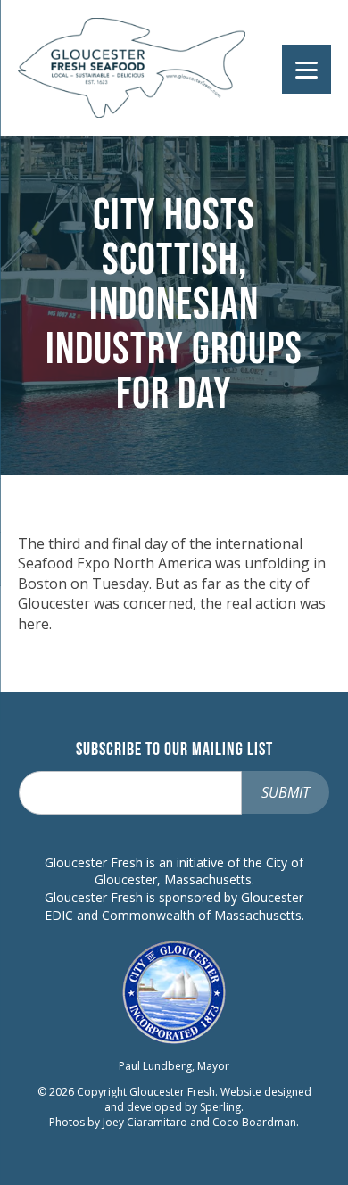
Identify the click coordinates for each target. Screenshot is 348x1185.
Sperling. (222, 1107)
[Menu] (306, 69)
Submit (285, 792)
